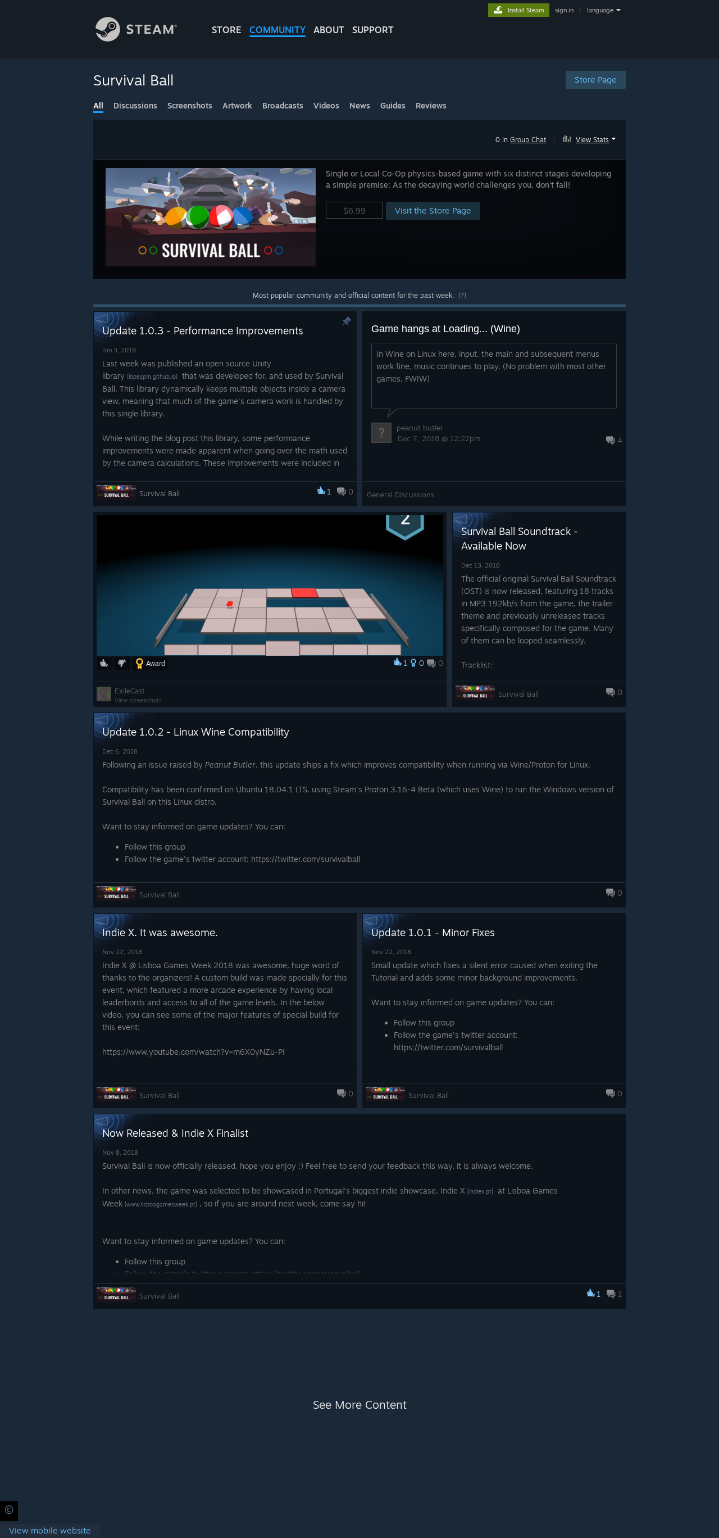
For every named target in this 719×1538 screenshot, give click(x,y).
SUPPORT (373, 29)
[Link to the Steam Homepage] (136, 38)
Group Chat (528, 139)
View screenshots (138, 700)
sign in (564, 10)
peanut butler (420, 427)
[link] (50, 1531)
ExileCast (130, 690)
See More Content (360, 1405)
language (600, 10)
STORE (227, 29)
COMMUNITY (277, 29)
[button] (590, 137)
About (328, 29)
